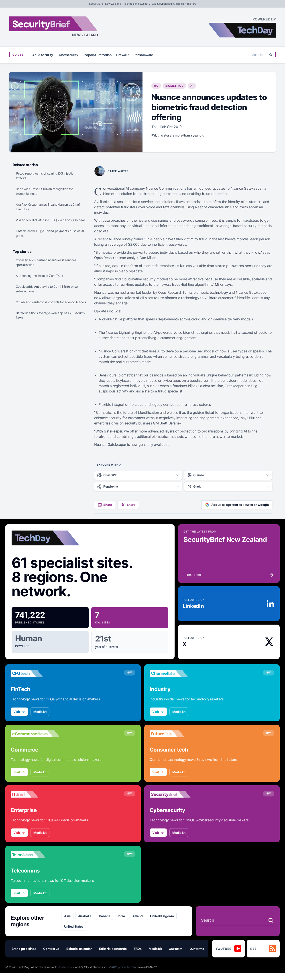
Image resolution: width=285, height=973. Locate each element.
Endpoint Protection (97, 55)
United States (73, 926)
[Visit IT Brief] (35, 794)
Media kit (40, 712)
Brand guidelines (24, 949)
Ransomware (143, 55)
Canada (104, 916)
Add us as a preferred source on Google (240, 505)
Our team (175, 949)
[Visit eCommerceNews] (35, 733)
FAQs (138, 949)
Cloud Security (42, 55)
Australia (84, 916)
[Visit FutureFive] (174, 733)
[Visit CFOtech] (35, 673)
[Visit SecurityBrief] (174, 794)
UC (156, 85)
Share (107, 505)
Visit (16, 712)
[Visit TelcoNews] (35, 854)
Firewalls (122, 55)
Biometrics (174, 85)
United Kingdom (162, 916)
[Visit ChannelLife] (174, 673)
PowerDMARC (147, 967)
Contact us (51, 949)
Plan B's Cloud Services (89, 967)
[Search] (270, 54)
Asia (67, 916)
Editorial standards (113, 949)
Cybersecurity (67, 55)
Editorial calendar (79, 949)
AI (191, 85)
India (121, 916)
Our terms (196, 949)
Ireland (137, 916)
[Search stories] (270, 920)
